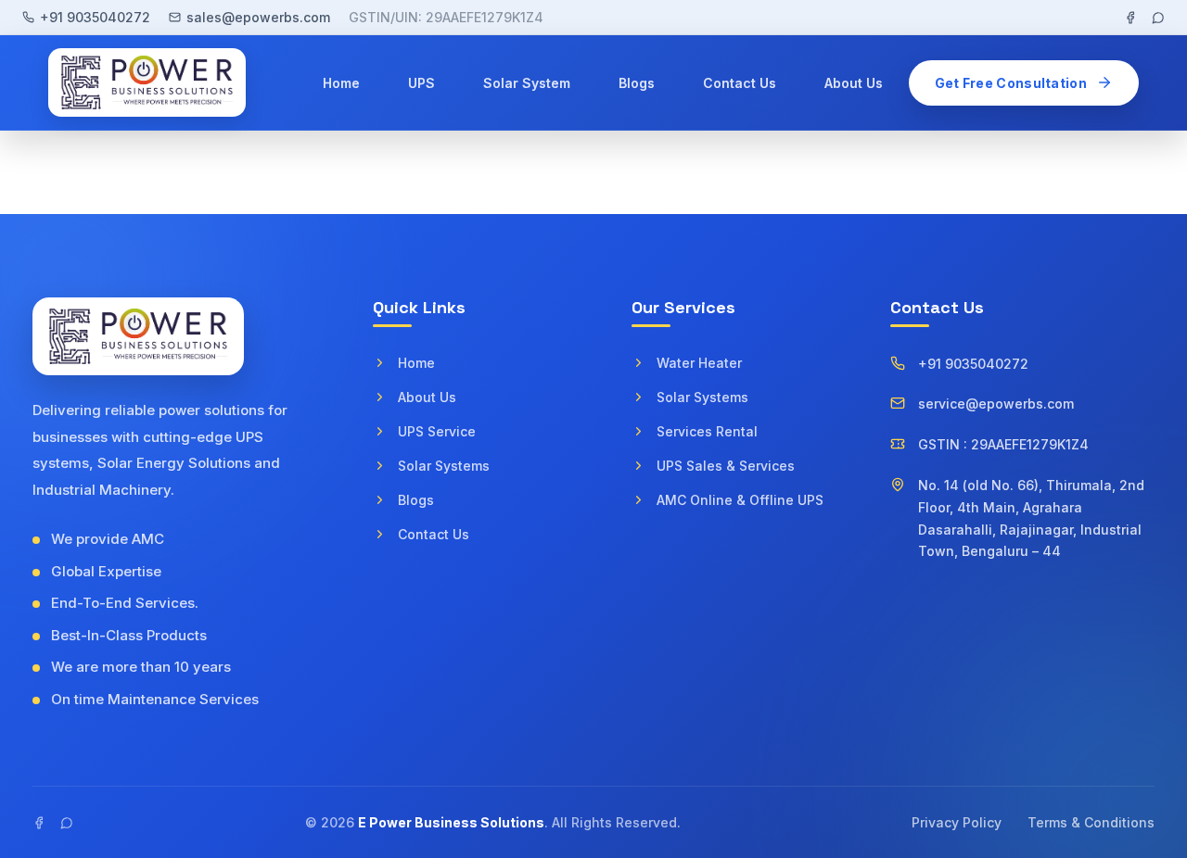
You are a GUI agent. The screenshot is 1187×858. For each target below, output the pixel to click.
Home (341, 83)
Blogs (637, 83)
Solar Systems (444, 465)
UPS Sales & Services (726, 465)
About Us (853, 83)
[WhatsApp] (1158, 17)
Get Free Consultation (1011, 83)
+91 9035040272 (95, 17)
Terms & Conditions (1091, 822)
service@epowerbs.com (996, 403)
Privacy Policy (957, 822)
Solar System (526, 83)
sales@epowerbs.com (258, 17)
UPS (421, 83)
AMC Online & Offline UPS (740, 500)
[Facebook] (1130, 17)
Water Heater (699, 363)
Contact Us (739, 83)
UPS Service (437, 431)
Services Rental (707, 431)
